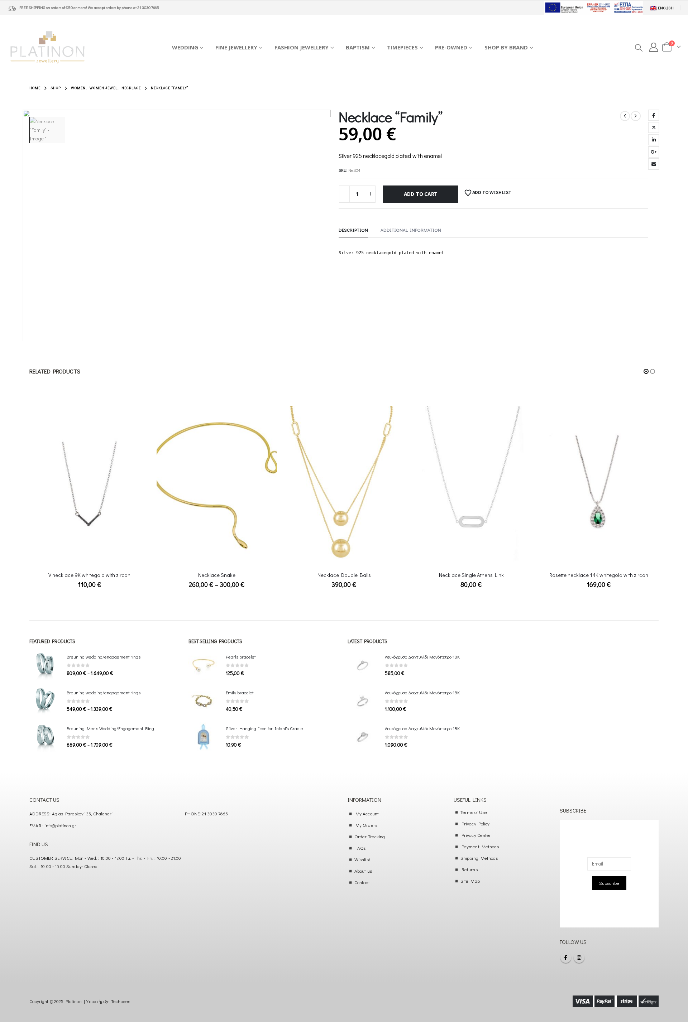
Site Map (470, 881)
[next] (636, 116)
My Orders (366, 825)
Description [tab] (353, 230)
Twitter (653, 127)
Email (653, 164)
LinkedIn (653, 139)
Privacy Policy (475, 823)
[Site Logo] (47, 47)
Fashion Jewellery (301, 47)
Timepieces (402, 47)
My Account (367, 813)
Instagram (579, 957)
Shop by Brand (506, 47)
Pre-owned (451, 47)
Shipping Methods (479, 858)
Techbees (120, 1001)
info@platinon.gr (60, 825)
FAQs (360, 848)
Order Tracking (369, 836)
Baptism (358, 47)
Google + (653, 152)
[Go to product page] (89, 486)
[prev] (625, 116)
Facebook (653, 115)
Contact (361, 882)
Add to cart (421, 194)
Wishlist (362, 859)
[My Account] (653, 47)
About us (363, 871)
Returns (469, 869)
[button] (638, 47)
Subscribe (609, 883)
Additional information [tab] (411, 230)
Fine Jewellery (236, 47)
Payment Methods (480, 846)
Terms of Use (473, 812)
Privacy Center (476, 835)
